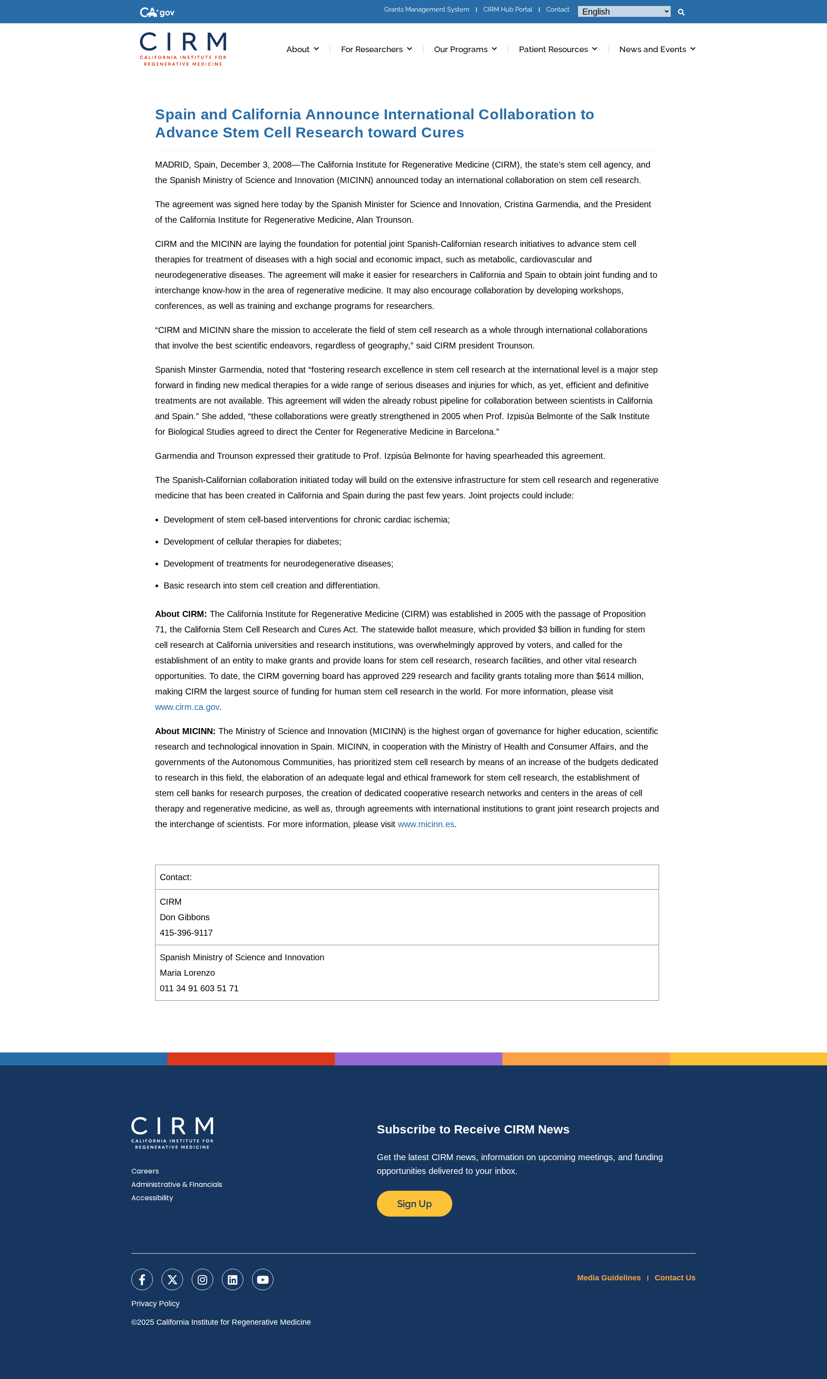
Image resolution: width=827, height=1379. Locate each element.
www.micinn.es (426, 824)
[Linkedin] (232, 1279)
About (298, 49)
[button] (681, 12)
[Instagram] (202, 1279)
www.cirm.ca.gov (187, 707)
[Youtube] (263, 1279)
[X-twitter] (172, 1279)
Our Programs (461, 49)
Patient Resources (553, 49)
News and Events (652, 49)
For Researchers (372, 49)
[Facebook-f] (142, 1279)
